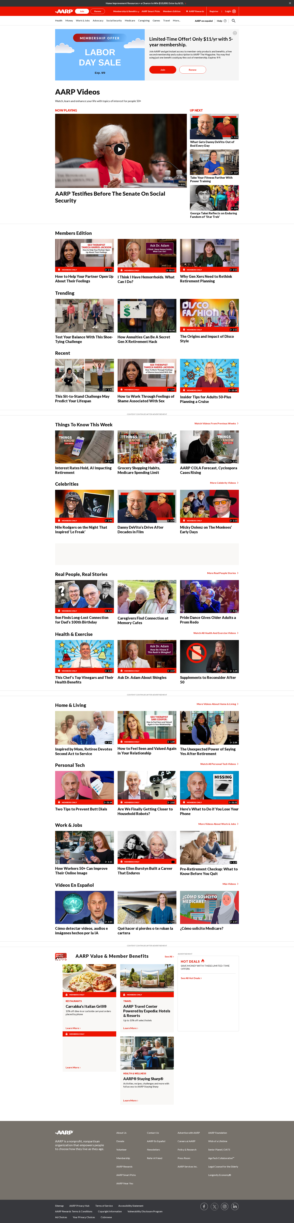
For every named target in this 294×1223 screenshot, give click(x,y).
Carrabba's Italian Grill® (86, 1006)
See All (168, 956)
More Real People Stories (221, 572)
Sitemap (59, 1205)
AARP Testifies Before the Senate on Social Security (110, 197)
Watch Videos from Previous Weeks (215, 423)
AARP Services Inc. (187, 1166)
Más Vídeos (229, 883)
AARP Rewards (124, 1166)
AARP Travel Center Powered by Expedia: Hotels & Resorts (146, 1011)
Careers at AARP (186, 1141)
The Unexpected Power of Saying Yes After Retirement (208, 751)
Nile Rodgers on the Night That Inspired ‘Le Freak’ (81, 529)
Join (162, 69)
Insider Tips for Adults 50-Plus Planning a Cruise (205, 399)
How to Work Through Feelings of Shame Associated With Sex (146, 398)
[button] (234, 21)
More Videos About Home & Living (216, 703)
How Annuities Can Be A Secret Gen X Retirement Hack (144, 339)
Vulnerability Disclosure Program (145, 1211)
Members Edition (172, 11)
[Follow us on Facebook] (204, 1206)
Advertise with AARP (189, 1132)
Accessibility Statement (130, 1205)
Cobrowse (106, 1217)
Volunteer (121, 1149)
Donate (120, 1141)
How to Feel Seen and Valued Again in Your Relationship (147, 750)
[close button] (234, 33)
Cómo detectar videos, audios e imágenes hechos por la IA (81, 930)
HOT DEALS (190, 961)
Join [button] (82, 11)
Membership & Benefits (125, 11)
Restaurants (74, 1001)
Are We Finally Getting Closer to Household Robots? (145, 811)
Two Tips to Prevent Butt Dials (81, 809)
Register (214, 11)
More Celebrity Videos (223, 482)
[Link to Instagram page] (225, 1206)
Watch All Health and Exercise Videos (214, 632)
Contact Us (153, 1132)
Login (228, 11)
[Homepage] (64, 11)
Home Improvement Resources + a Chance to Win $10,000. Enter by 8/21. (145, 3)
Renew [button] (97, 11)
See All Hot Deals (190, 978)
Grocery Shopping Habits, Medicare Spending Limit (139, 470)
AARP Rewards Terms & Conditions (73, 1211)
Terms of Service (104, 1205)
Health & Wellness (134, 1073)
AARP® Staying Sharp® (143, 1078)
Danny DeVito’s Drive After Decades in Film (141, 529)
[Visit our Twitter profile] (214, 1206)
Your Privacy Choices (84, 1217)
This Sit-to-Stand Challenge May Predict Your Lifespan (82, 398)
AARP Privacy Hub (79, 1205)
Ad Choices (61, 1217)
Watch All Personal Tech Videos (218, 763)
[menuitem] (58, 22)
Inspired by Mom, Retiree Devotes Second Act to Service (83, 751)
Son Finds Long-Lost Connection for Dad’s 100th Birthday (81, 619)
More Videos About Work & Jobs (217, 823)
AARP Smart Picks (151, 11)
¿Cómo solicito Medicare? (201, 928)
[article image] (222, 20)
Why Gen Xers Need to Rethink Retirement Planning (206, 278)
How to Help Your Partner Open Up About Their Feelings (84, 278)
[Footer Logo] (79, 1132)
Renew (192, 69)
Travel (127, 1001)
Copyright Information (110, 1211)
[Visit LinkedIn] (235, 1206)
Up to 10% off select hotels (137, 1020)
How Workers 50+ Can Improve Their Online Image (81, 870)
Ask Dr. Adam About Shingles (142, 677)
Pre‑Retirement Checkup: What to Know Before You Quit (209, 871)
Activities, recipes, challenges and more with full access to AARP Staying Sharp (146, 1085)
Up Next (196, 110)
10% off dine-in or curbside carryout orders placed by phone (88, 1013)
